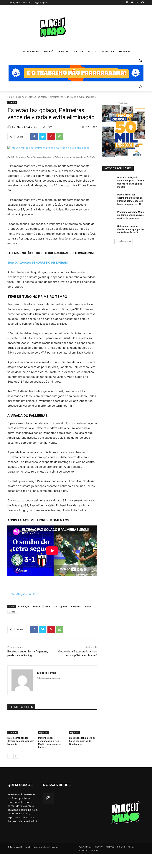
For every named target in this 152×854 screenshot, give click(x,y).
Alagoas (110, 846)
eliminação (23, 606)
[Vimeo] (137, 3)
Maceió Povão (24, 127)
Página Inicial (85, 846)
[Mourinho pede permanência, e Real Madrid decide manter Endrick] (52, 724)
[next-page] (15, 756)
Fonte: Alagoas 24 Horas (23, 594)
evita (47, 606)
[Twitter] (132, 3)
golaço (63, 606)
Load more (122, 241)
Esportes (21, 96)
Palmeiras (76, 606)
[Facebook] (122, 3)
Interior (95, 850)
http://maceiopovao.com (49, 678)
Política (121, 846)
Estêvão (37, 606)
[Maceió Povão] (9, 127)
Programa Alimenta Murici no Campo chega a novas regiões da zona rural (130, 215)
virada (12, 611)
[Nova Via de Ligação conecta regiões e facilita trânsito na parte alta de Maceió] (108, 180)
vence (88, 606)
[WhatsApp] (59, 136)
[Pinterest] (51, 136)
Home (10, 96)
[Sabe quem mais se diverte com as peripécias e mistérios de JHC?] (108, 229)
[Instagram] (127, 3)
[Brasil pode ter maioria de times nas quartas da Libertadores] (83, 724)
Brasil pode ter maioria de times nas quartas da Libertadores (82, 741)
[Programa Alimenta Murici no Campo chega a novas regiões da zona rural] (108, 215)
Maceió (99, 846)
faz (55, 606)
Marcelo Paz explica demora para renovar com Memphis (20, 741)
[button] (140, 60)
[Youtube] (142, 3)
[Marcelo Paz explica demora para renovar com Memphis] (21, 724)
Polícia (131, 846)
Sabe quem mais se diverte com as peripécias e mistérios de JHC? (130, 229)
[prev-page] (9, 756)
